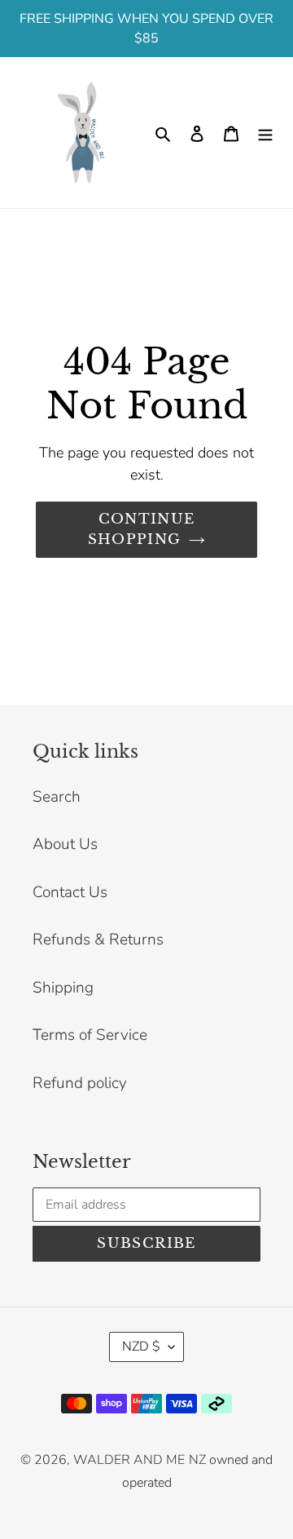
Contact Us (70, 892)
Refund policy (80, 1083)
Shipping (63, 987)
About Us (65, 844)
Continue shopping (141, 530)
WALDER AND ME (129, 1460)
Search (57, 796)
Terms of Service (90, 1035)
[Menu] (265, 133)
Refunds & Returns (98, 939)
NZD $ (141, 1346)
